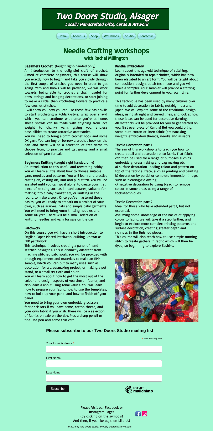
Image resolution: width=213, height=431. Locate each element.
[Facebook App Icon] (138, 413)
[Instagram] (144, 413)
